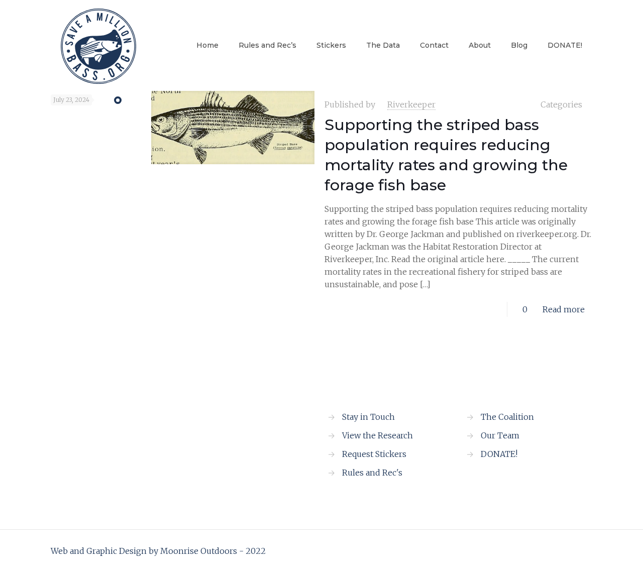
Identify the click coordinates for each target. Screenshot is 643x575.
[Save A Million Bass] (98, 45)
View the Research (377, 435)
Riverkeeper (411, 104)
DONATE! (499, 454)
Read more (564, 309)
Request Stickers (374, 454)
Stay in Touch (368, 417)
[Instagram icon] (557, 551)
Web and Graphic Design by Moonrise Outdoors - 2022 (158, 551)
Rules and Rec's (372, 473)
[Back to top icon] (581, 550)
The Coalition (507, 417)
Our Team (500, 435)
